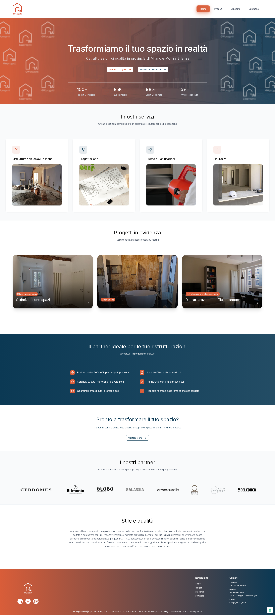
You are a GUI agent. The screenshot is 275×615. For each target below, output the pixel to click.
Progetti (218, 8)
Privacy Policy (162, 612)
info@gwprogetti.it (237, 602)
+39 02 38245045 (237, 585)
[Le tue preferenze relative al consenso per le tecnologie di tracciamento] (270, 610)
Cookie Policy (175, 612)
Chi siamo (235, 8)
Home (203, 8)
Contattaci (254, 8)
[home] (17, 9)
